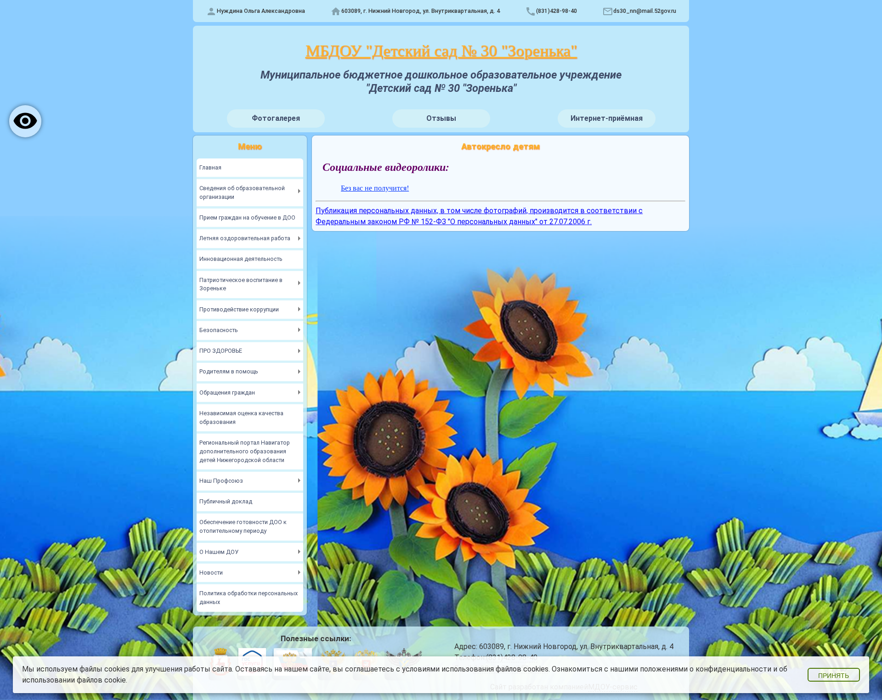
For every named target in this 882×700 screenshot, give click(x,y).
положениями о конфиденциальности (705, 669)
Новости (211, 572)
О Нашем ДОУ (218, 551)
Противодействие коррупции (239, 309)
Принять (833, 675)
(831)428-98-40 (556, 10)
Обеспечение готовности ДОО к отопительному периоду (243, 526)
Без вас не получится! (375, 187)
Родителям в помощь (228, 371)
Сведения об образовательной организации (242, 192)
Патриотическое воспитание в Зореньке (241, 284)
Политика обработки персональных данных (248, 597)
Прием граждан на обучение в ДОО (247, 217)
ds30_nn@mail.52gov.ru (644, 10)
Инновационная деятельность (241, 258)
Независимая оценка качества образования (241, 417)
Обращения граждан (227, 392)
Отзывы (441, 118)
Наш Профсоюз (221, 480)
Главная (210, 167)
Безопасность (218, 330)
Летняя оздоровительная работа (244, 238)
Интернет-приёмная (607, 118)
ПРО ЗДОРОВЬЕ (220, 350)
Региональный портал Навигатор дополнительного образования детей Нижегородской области (244, 451)
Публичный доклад (225, 501)
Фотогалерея (276, 118)
